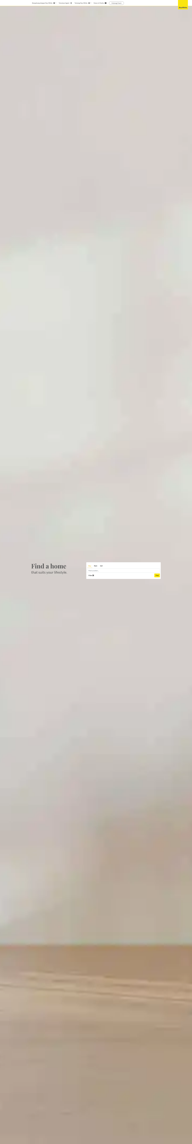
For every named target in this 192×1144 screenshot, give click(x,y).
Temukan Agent (64, 3)
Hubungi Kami (116, 3)
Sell (101, 566)
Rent (95, 566)
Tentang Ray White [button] (80, 3)
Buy (89, 566)
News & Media (99, 3)
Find (157, 575)
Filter (90, 575)
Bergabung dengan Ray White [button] (42, 3)
